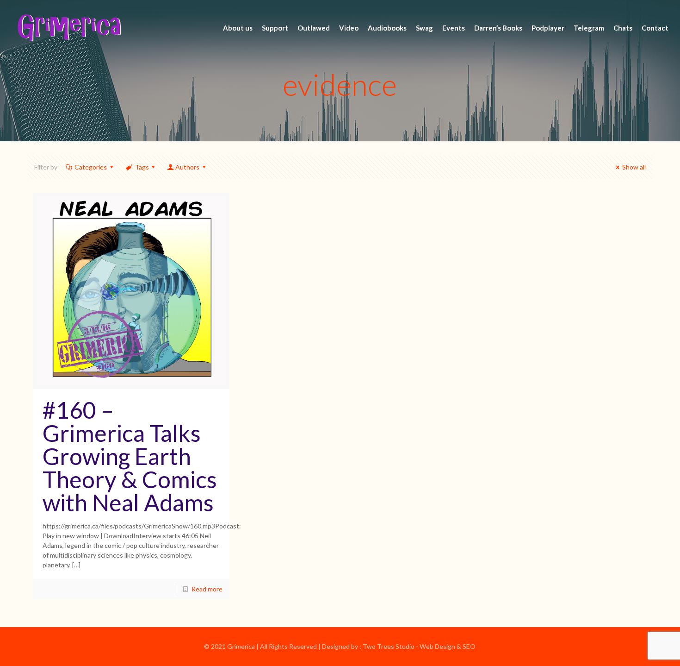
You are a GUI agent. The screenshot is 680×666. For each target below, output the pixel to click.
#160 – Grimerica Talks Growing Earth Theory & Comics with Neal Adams (130, 456)
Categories (90, 167)
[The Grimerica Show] (68, 28)
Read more (207, 589)
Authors (187, 167)
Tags (142, 167)
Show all (634, 167)
